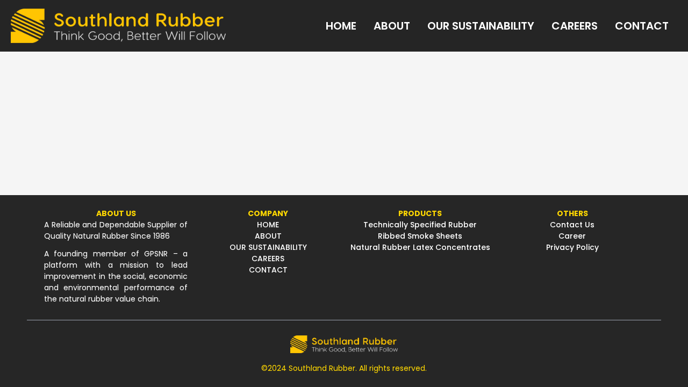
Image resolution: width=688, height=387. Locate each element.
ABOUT (268, 236)
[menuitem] (341, 26)
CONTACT (268, 269)
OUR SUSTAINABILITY (268, 247)
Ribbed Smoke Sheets (420, 236)
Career (572, 236)
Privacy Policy (572, 247)
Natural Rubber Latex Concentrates (420, 247)
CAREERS (268, 258)
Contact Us (572, 224)
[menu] (451, 26)
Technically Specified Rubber (420, 224)
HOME (268, 224)
